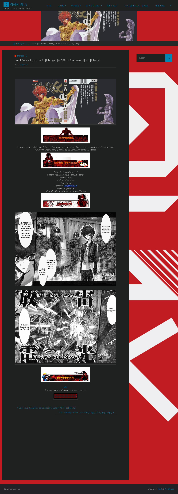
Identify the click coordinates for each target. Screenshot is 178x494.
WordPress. (169, 489)
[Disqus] (65, 445)
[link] (171, 5)
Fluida (160, 489)
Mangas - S (22, 43)
